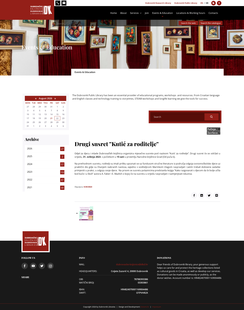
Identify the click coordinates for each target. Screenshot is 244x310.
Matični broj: (86, 282)
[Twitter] (209, 195)
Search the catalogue (211, 23)
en (202, 3)
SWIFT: (82, 292)
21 (51, 118)
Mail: (82, 264)
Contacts (213, 13)
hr (207, 3)
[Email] (216, 195)
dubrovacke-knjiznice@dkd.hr (132, 264)
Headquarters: (87, 271)
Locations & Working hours (190, 13)
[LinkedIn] (201, 195)
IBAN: (82, 289)
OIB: (81, 279)
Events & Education (162, 13)
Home (113, 13)
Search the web (188, 23)
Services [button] (134, 13)
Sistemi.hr (144, 306)
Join (147, 13)
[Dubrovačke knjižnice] (38, 9)
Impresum (156, 306)
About (123, 13)
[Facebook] (194, 195)
